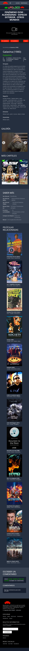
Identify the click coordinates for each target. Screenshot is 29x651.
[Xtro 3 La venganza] (14, 454)
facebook (16, 643)
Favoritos (5, 618)
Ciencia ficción (17, 58)
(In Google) (10, 219)
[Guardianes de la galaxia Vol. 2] (14, 482)
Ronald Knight (10, 102)
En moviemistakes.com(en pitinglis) (18, 211)
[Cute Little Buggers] (14, 399)
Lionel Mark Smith (12, 100)
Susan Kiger (14, 103)
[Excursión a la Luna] (14, 427)
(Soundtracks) (17, 219)
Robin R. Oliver (21, 114)
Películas (8, 47)
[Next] (25, 142)
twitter (5, 643)
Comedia (9, 58)
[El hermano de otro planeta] (14, 233)
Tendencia (20, 616)
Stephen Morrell (6, 107)
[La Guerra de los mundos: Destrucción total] (14, 510)
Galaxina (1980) (14, 47)
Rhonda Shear (6, 105)
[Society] (14, 316)
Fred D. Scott (23, 107)
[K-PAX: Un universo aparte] (14, 371)
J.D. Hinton (20, 100)
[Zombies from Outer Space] (14, 288)
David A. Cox (6, 108)
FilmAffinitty (13, 196)
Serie (8, 616)
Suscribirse (7, 632)
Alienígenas (10, 59)
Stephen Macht (15, 98)
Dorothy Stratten (7, 98)
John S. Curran (13, 114)
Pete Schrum (13, 108)
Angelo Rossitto (6, 103)
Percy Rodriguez (18, 102)
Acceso (18, 3)
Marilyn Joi (19, 103)
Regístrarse (24, 3)
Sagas (10, 618)
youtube (10, 643)
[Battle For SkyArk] (14, 537)
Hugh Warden (13, 105)
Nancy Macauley (15, 107)
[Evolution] (14, 344)
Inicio (4, 47)
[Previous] (3, 142)
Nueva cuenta (13, 579)
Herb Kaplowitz (21, 105)
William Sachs (6, 114)
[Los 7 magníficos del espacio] (14, 261)
